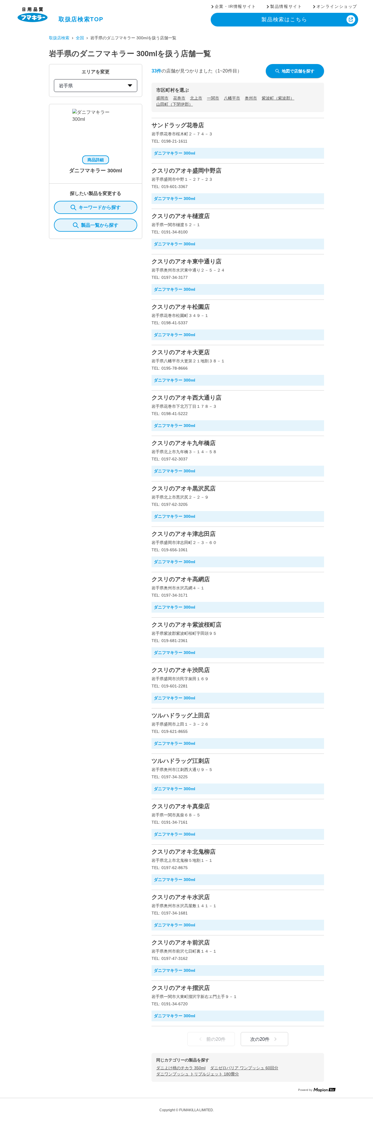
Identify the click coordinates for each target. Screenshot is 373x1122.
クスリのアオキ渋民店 (181, 670)
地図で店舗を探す (298, 71)
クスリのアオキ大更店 (181, 352)
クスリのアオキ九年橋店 (184, 443)
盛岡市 (162, 98)
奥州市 (251, 98)
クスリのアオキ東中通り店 (186, 261)
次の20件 (260, 1039)
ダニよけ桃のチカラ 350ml (180, 1068)
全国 (80, 38)
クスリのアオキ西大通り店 (186, 397)
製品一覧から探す (99, 225)
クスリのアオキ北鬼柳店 (184, 851)
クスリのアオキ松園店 (181, 307)
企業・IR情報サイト (235, 6)
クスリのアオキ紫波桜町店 (186, 624)
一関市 (213, 98)
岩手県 (66, 85)
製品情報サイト (286, 6)
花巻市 (179, 98)
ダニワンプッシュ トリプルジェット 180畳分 (197, 1074)
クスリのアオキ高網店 (181, 579)
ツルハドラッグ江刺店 (181, 761)
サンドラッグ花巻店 (178, 125)
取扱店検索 (59, 38)
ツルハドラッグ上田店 (181, 715)
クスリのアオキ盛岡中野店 (186, 170)
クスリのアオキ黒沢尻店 (184, 488)
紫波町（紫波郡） (278, 98)
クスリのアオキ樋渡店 (181, 216)
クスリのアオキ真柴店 (181, 806)
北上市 (196, 98)
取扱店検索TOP (81, 19)
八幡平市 (232, 98)
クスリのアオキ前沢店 (181, 942)
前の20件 (216, 1039)
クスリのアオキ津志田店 (184, 534)
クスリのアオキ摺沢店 (181, 988)
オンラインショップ (336, 6)
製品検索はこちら (284, 19)
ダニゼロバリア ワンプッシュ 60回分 (244, 1068)
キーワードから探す (100, 207)
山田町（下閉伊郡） (174, 104)
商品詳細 (95, 159)
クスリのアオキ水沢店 (181, 897)
